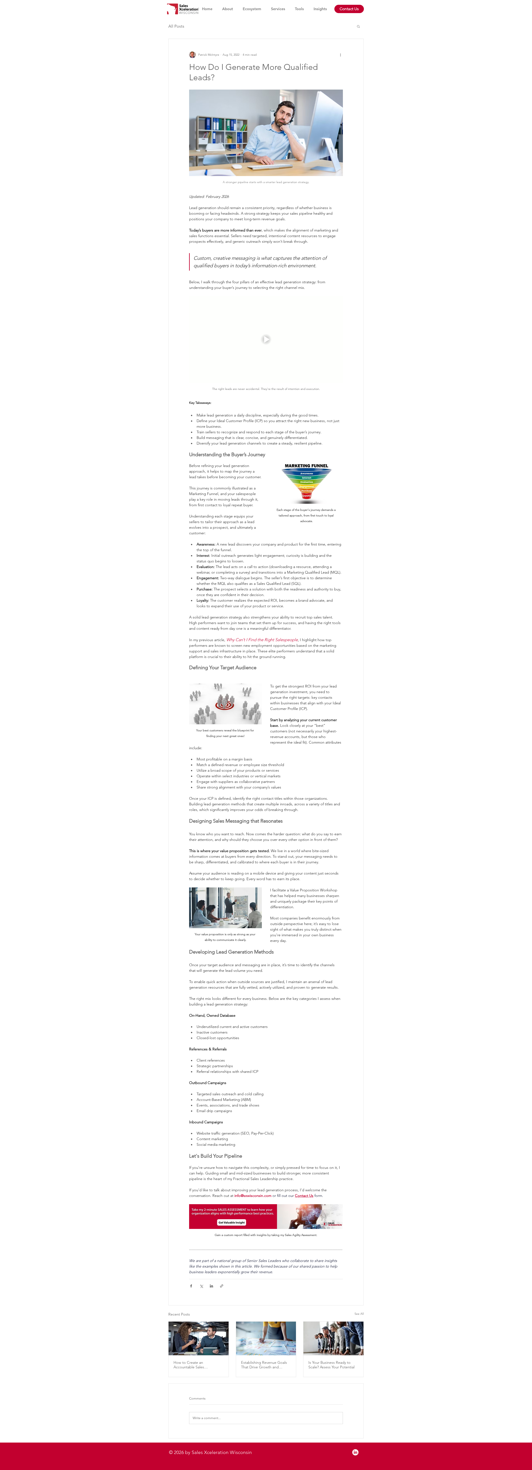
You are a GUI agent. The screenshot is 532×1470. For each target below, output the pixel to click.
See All (359, 1314)
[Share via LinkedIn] (211, 1286)
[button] (358, 26)
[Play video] (266, 339)
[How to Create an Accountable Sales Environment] (199, 1338)
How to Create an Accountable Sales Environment (189, 1364)
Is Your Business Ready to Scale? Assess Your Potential (331, 1364)
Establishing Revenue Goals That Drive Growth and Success (264, 1364)
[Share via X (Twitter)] (201, 1286)
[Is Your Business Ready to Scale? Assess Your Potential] (333, 1338)
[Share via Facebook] (191, 1286)
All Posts (176, 26)
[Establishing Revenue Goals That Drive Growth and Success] (266, 1338)
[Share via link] (222, 1286)
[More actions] (340, 54)
